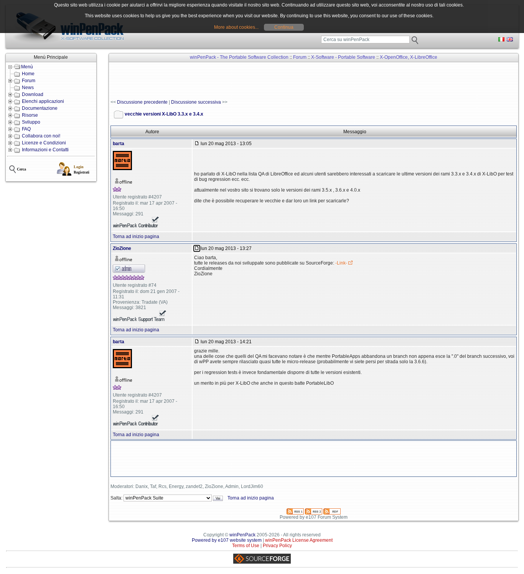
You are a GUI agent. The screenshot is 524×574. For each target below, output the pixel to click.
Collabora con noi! (41, 136)
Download (32, 94)
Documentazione (40, 108)
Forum (28, 80)
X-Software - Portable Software (343, 57)
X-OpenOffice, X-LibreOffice (408, 57)
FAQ (26, 129)
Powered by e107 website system (227, 540)
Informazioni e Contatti (45, 149)
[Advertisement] (250, 81)
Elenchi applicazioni (43, 101)
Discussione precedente (142, 102)
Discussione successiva (196, 102)
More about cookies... (236, 27)
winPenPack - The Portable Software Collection (239, 57)
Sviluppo (31, 122)
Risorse (30, 115)
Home (28, 73)
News (28, 87)
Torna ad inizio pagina (136, 236)
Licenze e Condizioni (44, 143)
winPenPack (242, 535)
